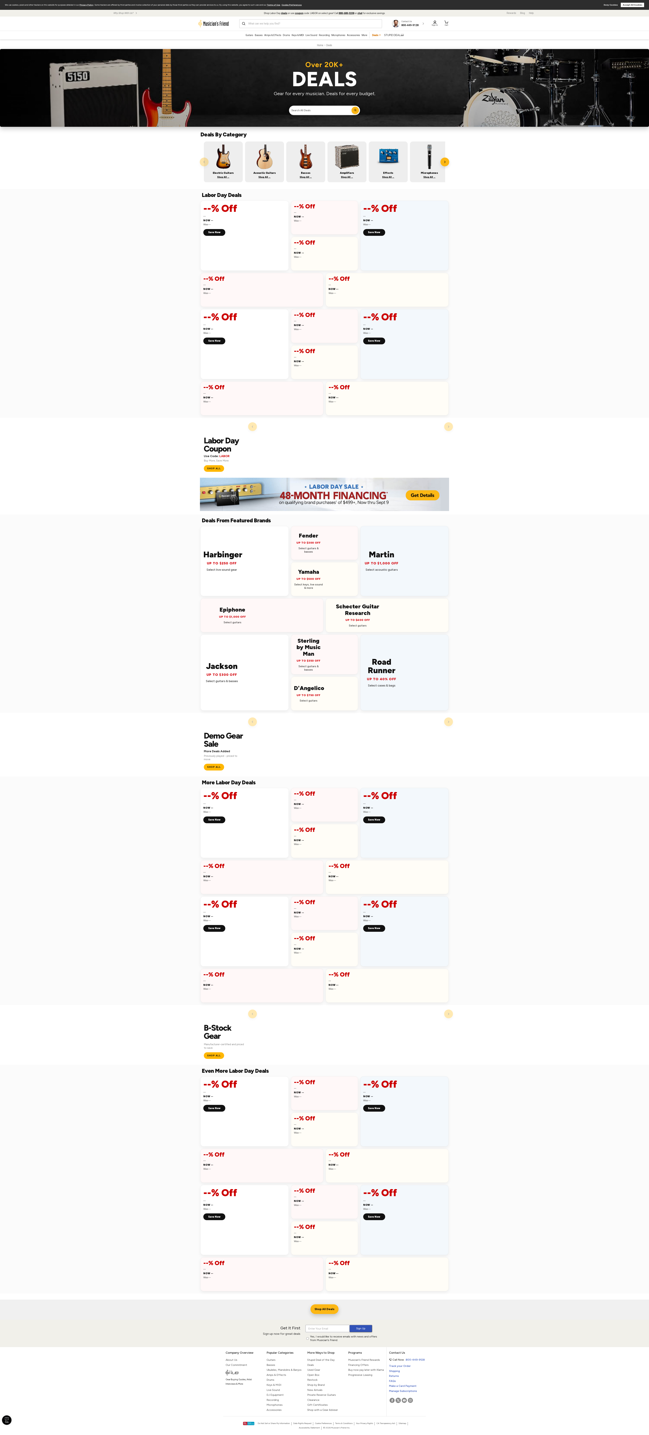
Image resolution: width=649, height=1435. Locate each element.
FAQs (392, 1381)
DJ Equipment (275, 1394)
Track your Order (400, 1366)
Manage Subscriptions (403, 1391)
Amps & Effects (272, 35)
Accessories (353, 35)
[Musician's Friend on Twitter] (398, 1400)
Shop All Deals (324, 1309)
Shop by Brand (316, 1384)
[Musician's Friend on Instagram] (410, 1400)
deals (284, 13)
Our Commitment (236, 1365)
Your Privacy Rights (364, 1423)
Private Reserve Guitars (321, 1394)
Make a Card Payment (402, 1385)
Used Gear (313, 1369)
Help (531, 13)
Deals (310, 1365)
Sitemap (402, 1423)
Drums (286, 35)
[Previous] (204, 162)
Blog (522, 13)
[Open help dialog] (6, 1420)
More (364, 35)
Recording (324, 35)
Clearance (313, 1400)
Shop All (214, 468)
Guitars (249, 35)
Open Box (313, 1375)
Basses (259, 35)
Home (320, 45)
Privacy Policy (86, 5)
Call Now (405, 1359)
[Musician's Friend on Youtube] (404, 1400)
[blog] (243, 1373)
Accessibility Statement (309, 1428)
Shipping (394, 1371)
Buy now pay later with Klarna (366, 1369)
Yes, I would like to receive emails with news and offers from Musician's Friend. (343, 1338)
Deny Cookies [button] (611, 5)
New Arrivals (314, 1390)
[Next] (444, 162)
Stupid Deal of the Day (321, 1359)
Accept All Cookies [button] (632, 5)
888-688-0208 (346, 13)
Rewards (511, 13)
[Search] (355, 110)
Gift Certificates (317, 1404)
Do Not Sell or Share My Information (274, 1423)
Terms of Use (273, 5)
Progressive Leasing (360, 1375)
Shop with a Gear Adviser (322, 1410)
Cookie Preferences (292, 5)
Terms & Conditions (344, 1423)
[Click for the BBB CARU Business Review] (248, 1423)
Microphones (338, 35)
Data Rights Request (302, 1423)
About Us (231, 1359)
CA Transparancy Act (385, 1423)
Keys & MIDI (298, 35)
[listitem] (223, 161)
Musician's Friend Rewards (364, 1359)
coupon (299, 13)
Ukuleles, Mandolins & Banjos (284, 1369)
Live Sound (311, 35)
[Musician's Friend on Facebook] (392, 1400)
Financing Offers (358, 1365)
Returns (394, 1376)
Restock (312, 1379)
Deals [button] (375, 35)
